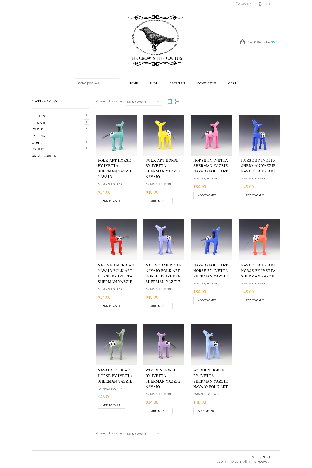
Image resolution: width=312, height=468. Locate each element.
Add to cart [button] (111, 201)
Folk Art (38, 123)
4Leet (266, 457)
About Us (177, 83)
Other (37, 142)
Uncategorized (44, 156)
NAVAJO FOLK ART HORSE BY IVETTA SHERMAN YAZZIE (210, 271)
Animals (104, 184)
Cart (232, 83)
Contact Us (206, 83)
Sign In (267, 4)
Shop (154, 83)
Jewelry (38, 129)
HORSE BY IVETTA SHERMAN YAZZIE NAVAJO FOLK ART (210, 166)
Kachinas (39, 136)
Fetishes (38, 116)
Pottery (38, 149)
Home (133, 83)
